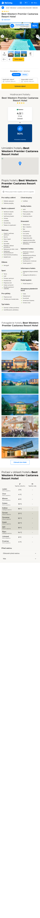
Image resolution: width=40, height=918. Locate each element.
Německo (13, 7)
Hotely (25, 74)
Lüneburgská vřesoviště (24, 7)
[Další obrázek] (37, 36)
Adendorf (35, 7)
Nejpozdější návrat (27, 79)
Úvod (7, 7)
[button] (20, 164)
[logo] (6, 2)
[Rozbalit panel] (35, 553)
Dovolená (16, 74)
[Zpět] (2, 7)
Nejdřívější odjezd (8, 79)
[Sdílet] (9, 59)
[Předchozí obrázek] (2, 36)
